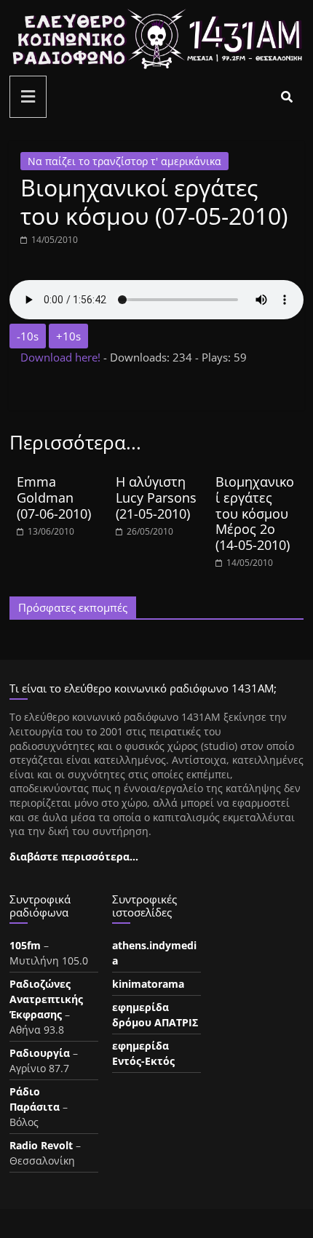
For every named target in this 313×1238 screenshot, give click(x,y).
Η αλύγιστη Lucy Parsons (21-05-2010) (156, 497)
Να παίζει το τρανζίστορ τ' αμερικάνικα (124, 161)
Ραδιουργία (39, 1053)
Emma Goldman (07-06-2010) (54, 497)
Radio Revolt (41, 1145)
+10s (68, 336)
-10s (28, 336)
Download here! (61, 357)
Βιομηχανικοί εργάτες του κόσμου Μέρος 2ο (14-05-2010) (254, 513)
